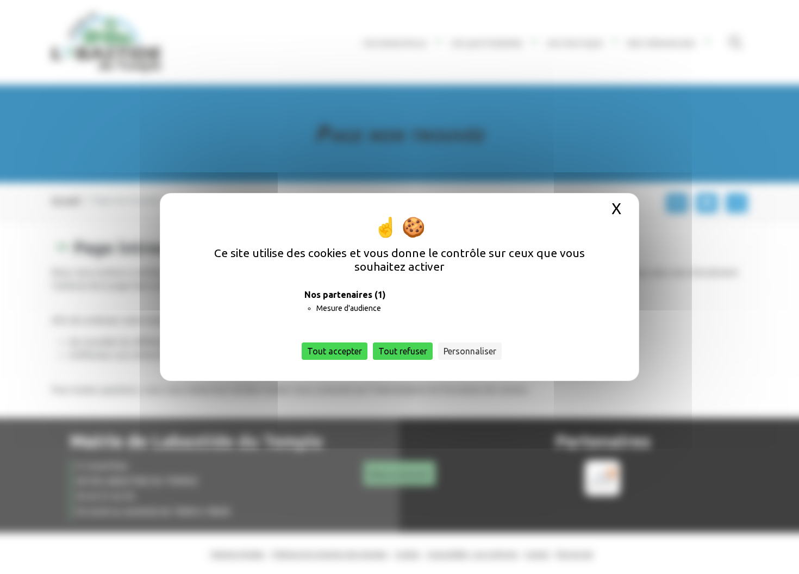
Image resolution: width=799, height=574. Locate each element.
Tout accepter (334, 351)
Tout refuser (402, 351)
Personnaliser (470, 351)
